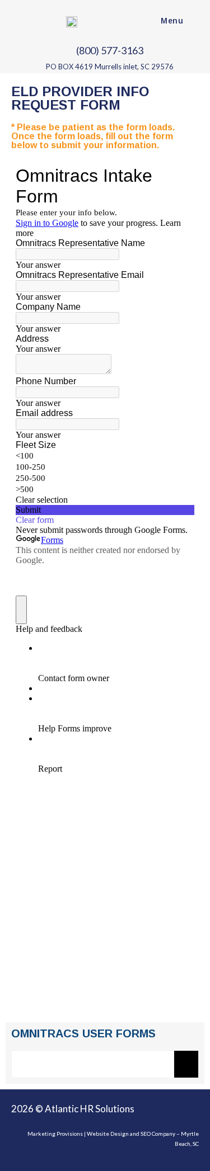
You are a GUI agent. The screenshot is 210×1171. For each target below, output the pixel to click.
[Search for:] (192, 20)
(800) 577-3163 (108, 50)
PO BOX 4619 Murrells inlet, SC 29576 (108, 66)
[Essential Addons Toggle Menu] (186, 1064)
